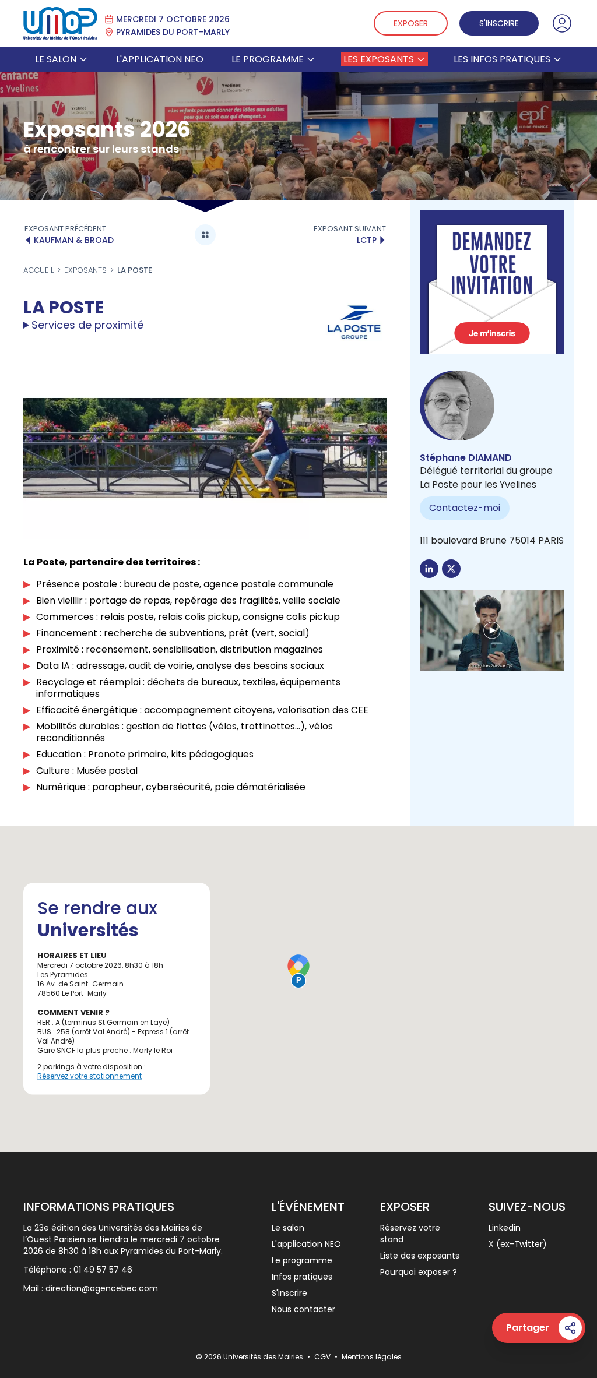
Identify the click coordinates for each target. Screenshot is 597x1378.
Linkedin (505, 1227)
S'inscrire (499, 23)
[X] (451, 568)
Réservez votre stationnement (89, 1076)
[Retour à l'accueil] (60, 23)
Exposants (85, 270)
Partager (527, 1327)
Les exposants (378, 59)
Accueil (38, 270)
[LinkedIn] (429, 568)
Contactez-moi (464, 507)
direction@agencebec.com (101, 1288)
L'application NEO (159, 59)
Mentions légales (372, 1357)
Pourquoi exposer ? (418, 1272)
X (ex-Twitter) (518, 1244)
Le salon (55, 59)
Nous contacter (303, 1309)
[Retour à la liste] (205, 234)
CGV (323, 1357)
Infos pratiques (302, 1276)
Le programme (267, 59)
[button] (492, 630)
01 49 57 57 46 (102, 1269)
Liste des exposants (419, 1255)
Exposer (411, 23)
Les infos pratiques (502, 59)
